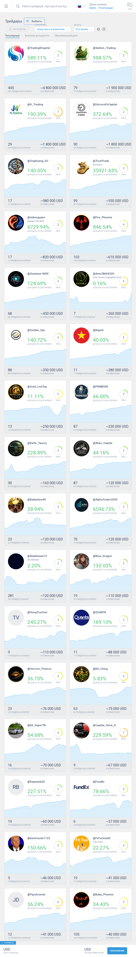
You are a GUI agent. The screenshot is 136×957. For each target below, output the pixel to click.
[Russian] (80, 6)
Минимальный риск (66, 35)
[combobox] (53, 29)
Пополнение (117, 951)
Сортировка (41, 25)
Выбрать (37, 21)
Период (77, 25)
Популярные (12, 35)
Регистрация (105, 8)
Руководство (19, 29)
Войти (92, 8)
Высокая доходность (37, 35)
